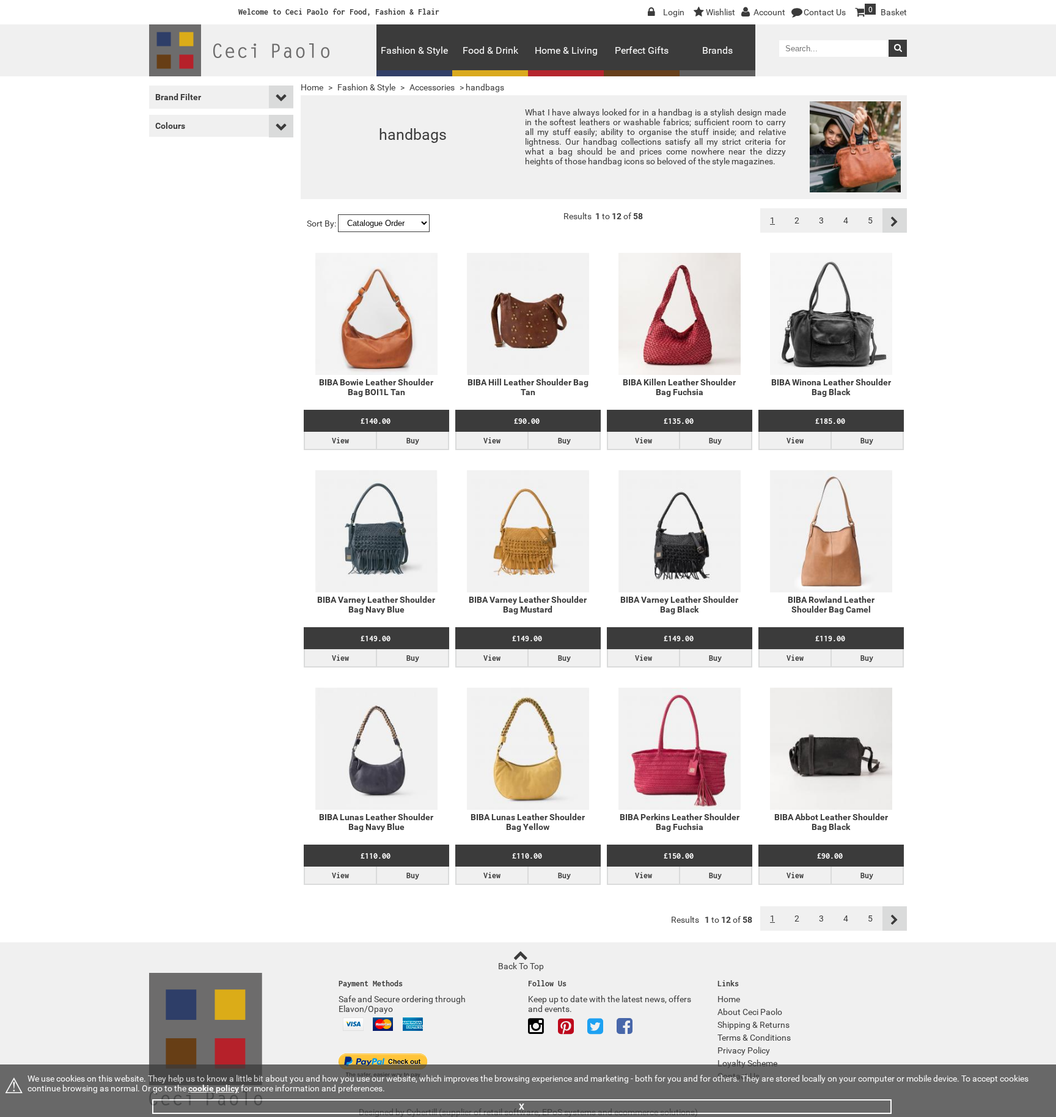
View (340, 440)
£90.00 (527, 421)
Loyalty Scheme (747, 1063)
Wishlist (720, 12)
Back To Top (521, 966)
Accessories (432, 87)
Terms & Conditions (754, 1037)
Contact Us (825, 12)
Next (894, 220)
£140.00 (376, 421)
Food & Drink (490, 50)
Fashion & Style (414, 50)
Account (769, 12)
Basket (887, 11)
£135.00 (679, 421)
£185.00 (830, 421)
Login (673, 12)
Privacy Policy (743, 1050)
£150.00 (679, 855)
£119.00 (830, 638)
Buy (412, 440)
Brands (717, 50)
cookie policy (213, 1088)
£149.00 (376, 638)
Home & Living (566, 50)
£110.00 (376, 855)
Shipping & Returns (753, 1025)
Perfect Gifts (642, 50)
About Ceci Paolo (749, 1012)
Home (312, 87)
